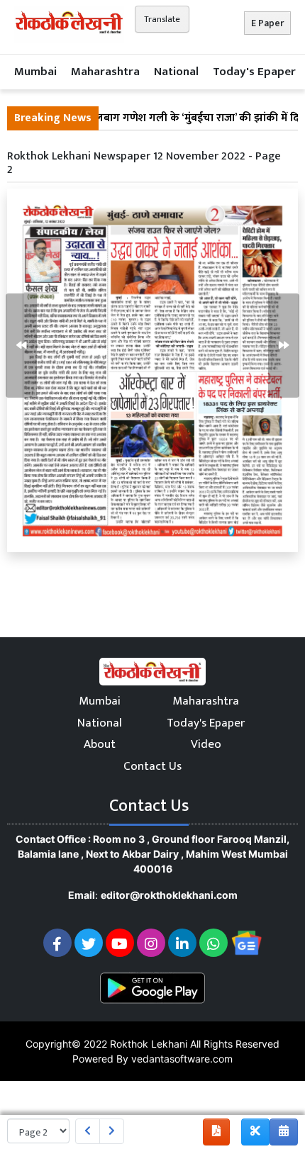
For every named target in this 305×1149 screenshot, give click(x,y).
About (100, 744)
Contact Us (152, 766)
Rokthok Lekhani (148, 1044)
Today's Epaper (254, 72)
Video (206, 744)
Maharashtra (105, 72)
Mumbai (35, 72)
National (176, 72)
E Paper (267, 23)
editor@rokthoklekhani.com (169, 895)
